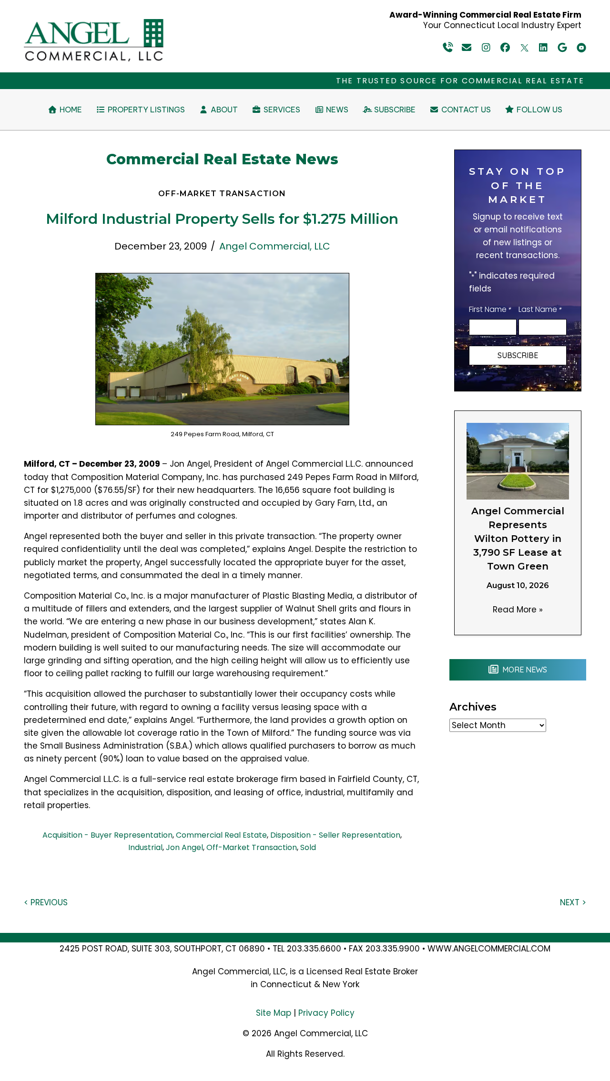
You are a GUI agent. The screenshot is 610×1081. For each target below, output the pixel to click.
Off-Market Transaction (251, 847)
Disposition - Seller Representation (335, 835)
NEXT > (573, 902)
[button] (448, 47)
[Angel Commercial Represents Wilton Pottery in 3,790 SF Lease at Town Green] (518, 460)
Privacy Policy (326, 1013)
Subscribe (518, 355)
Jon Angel (184, 847)
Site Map (273, 1013)
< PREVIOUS (46, 902)
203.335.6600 (314, 948)
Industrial (145, 847)
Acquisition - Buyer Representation (107, 835)
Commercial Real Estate (221, 835)
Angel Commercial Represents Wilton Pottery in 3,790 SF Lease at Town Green (517, 538)
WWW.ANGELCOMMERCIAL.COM (488, 948)
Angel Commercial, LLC (274, 246)
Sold (308, 847)
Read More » (518, 609)
